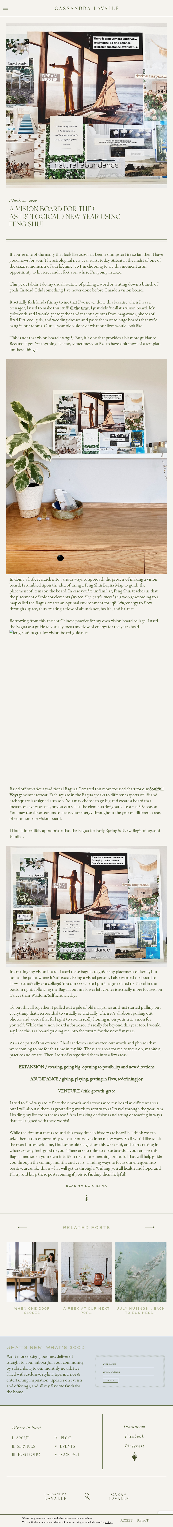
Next (149, 1227)
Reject (143, 1520)
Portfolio (29, 1455)
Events (67, 1446)
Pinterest (135, 1446)
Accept (126, 1520)
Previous (22, 1227)
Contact (70, 1455)
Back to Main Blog (86, 1186)
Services (26, 1446)
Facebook (134, 1436)
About (23, 1438)
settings (108, 1522)
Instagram (135, 1427)
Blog (66, 1438)
